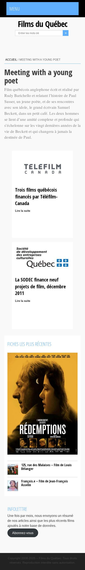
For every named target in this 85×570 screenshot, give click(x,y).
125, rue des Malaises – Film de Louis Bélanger (46, 467)
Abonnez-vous (22, 533)
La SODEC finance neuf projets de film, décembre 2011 (40, 286)
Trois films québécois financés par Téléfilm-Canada (36, 196)
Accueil (11, 59)
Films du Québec (42, 23)
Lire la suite (22, 210)
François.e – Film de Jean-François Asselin (44, 483)
